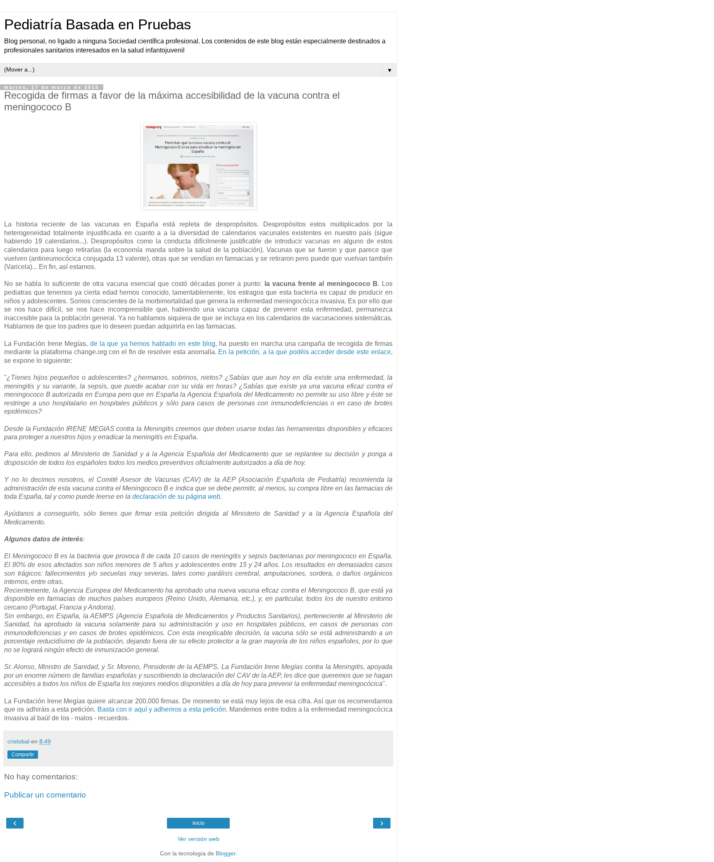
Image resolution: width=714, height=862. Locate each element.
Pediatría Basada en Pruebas (97, 24)
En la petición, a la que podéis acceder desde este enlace (304, 351)
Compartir (23, 754)
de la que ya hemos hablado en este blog (152, 343)
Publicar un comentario (45, 795)
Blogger (226, 853)
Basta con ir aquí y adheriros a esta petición (162, 709)
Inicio (199, 823)
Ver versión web (198, 839)
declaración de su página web (176, 496)
